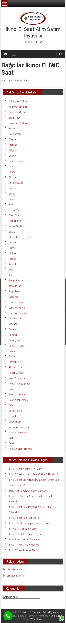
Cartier (12, 166)
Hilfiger (12, 253)
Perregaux (14, 351)
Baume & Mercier (18, 112)
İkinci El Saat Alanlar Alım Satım (25, 469)
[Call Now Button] (8, 615)
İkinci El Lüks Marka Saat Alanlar (26, 539)
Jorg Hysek (15, 291)
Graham (13, 242)
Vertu (11, 438)
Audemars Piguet (18, 107)
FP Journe (14, 210)
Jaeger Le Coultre (18, 280)
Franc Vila (14, 215)
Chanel (12, 172)
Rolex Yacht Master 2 (20, 400)
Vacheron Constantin (20, 427)
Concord (13, 188)
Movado (13, 324)
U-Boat (12, 416)
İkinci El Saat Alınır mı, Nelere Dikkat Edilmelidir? (33, 474)
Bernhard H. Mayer (18, 123)
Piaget (12, 356)
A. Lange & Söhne (18, 101)
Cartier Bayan (16, 161)
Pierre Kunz (15, 362)
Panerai (13, 334)
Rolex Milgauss (17, 378)
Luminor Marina (17, 307)
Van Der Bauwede (18, 432)
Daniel (12, 199)
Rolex (12, 389)
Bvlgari (12, 150)
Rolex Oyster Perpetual (20, 448)
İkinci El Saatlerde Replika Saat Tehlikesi (29, 523)
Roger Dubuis (16, 372)
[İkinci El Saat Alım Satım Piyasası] (5, 54)
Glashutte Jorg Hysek (20, 237)
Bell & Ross (15, 117)
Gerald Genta (15, 226)
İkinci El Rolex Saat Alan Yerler (24, 545)
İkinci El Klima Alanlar (14, 569)
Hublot (12, 258)
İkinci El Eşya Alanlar (14, 575)
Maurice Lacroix (17, 318)
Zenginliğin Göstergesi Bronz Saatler (28, 490)
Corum (12, 193)
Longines (13, 296)
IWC (11, 269)
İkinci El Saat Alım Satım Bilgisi (25, 534)
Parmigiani (14, 340)
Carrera (13, 155)
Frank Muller (15, 220)
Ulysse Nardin (16, 421)
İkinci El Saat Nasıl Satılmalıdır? (25, 517)
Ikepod (12, 264)
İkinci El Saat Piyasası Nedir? (24, 550)
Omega (12, 329)
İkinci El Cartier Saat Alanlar (23, 528)
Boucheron (15, 134)
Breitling (13, 144)
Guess (12, 248)
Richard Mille (15, 367)
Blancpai (13, 128)
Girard (12, 231)
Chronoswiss (16, 182)
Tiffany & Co (15, 410)
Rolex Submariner (18, 394)
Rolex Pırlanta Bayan (19, 383)
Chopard (13, 177)
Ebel (11, 204)
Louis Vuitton (16, 302)
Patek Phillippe (16, 345)
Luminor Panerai (17, 313)
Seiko (12, 405)
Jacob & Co (15, 275)
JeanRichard (15, 286)
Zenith (12, 443)
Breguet (13, 139)
